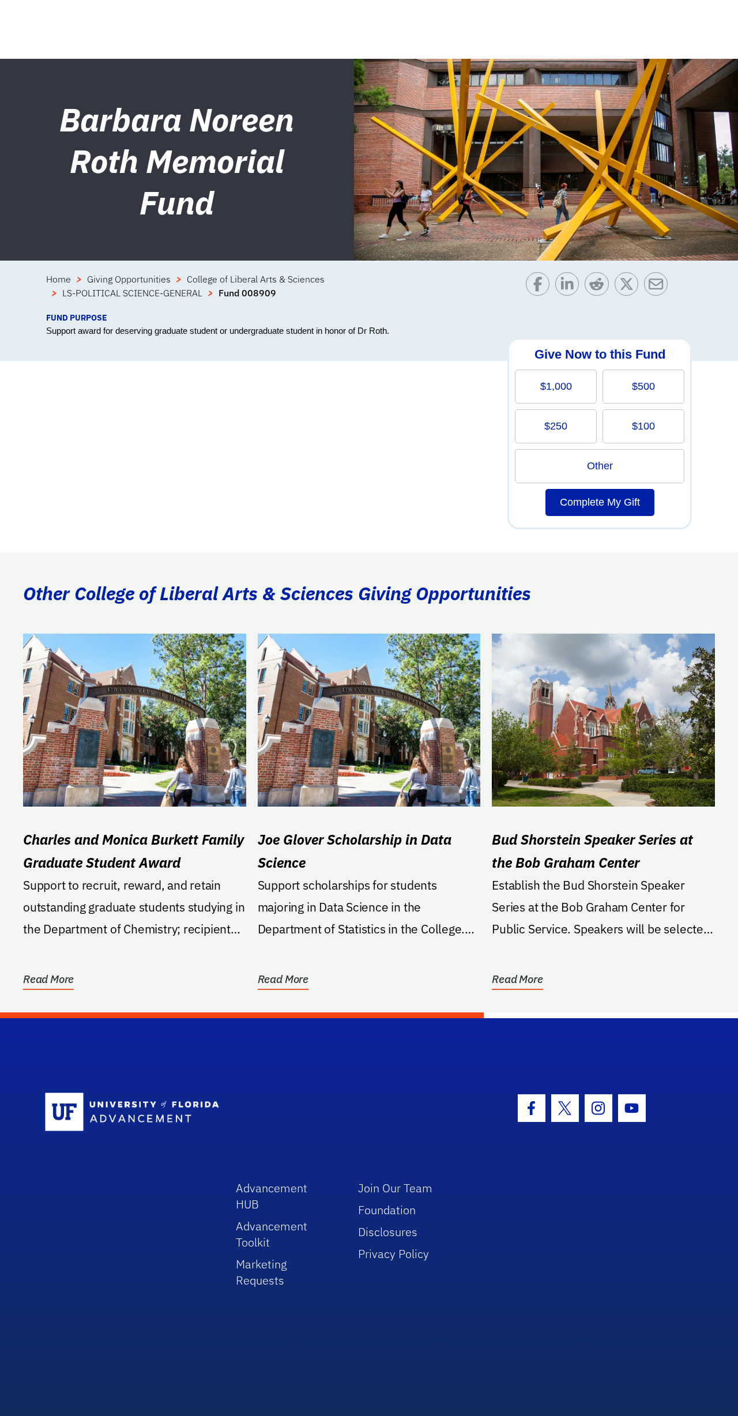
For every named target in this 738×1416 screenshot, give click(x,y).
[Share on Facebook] (540, 291)
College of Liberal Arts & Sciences (256, 279)
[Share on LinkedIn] (570, 291)
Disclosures (387, 1232)
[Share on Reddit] (599, 291)
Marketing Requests (261, 1272)
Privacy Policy (393, 1253)
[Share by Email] (658, 291)
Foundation (387, 1210)
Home (58, 279)
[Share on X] (629, 291)
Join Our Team (395, 1188)
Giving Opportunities (129, 279)
